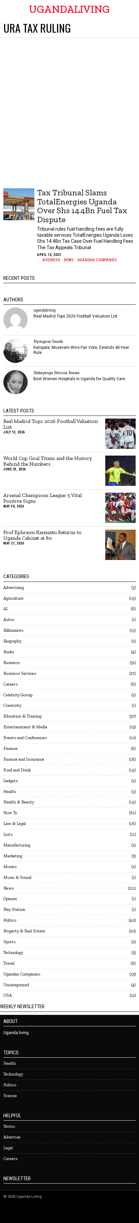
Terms (9, 1126)
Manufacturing (16, 845)
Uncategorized (16, 984)
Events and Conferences (25, 737)
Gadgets (10, 780)
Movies (10, 866)
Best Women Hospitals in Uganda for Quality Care (79, 378)
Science (10, 1095)
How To (10, 812)
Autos (8, 619)
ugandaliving (44, 309)
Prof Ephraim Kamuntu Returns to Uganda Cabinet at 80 (42, 535)
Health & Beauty (18, 801)
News (69, 260)
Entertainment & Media (25, 726)
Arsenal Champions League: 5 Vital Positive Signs (42, 498)
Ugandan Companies (97, 260)
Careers (10, 684)
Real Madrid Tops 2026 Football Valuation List (75, 316)
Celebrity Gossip (17, 694)
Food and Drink (17, 769)
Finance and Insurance (23, 759)
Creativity (12, 705)
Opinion (10, 898)
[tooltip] (15, 319)
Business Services (19, 673)
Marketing (12, 855)
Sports (9, 941)
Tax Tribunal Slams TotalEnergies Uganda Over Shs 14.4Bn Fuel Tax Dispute (82, 206)
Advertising (13, 587)
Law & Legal (14, 823)
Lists (7, 834)
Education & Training (22, 716)
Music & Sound (17, 877)
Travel (9, 963)
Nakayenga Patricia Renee (56, 372)
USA (7, 995)
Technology (13, 952)
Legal (8, 1147)
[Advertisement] (69, 110)
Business (51, 260)
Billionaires (13, 630)
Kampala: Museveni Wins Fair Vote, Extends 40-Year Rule (81, 350)
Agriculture (13, 598)
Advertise (12, 1136)
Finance (10, 748)
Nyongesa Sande (48, 341)
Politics (9, 920)
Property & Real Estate (24, 930)
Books (8, 651)
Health (9, 791)
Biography (12, 640)
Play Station (14, 909)
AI (5, 608)
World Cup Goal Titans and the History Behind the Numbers (47, 461)
